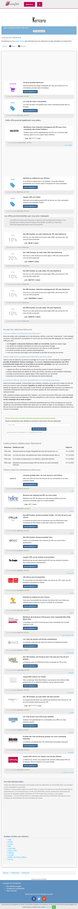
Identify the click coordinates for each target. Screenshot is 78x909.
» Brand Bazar (70, 692)
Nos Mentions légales (14, 886)
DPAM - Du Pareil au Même (17, 857)
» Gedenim (71, 732)
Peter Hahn (12, 848)
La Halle (11, 855)
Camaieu (11, 853)
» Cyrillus (71, 533)
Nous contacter (12, 891)
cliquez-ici (48, 907)
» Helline (71, 511)
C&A (9, 846)
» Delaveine (71, 752)
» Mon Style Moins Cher (68, 635)
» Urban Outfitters (68, 145)
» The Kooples (70, 573)
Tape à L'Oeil (12, 851)
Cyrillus (10, 844)
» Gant (72, 491)
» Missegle (71, 673)
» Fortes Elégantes (69, 653)
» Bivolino (71, 613)
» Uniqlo (72, 593)
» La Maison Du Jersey (68, 772)
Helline (10, 842)
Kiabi (9, 840)
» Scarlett (71, 712)
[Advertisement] (39, 65)
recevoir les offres (39, 429)
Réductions (29, 4)
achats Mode (19, 41)
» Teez (72, 553)
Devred (10, 859)
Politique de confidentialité (16, 888)
